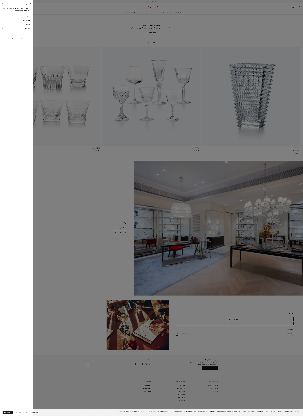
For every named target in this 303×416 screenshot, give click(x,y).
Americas (27, 17)
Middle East (26, 28)
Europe (28, 24)
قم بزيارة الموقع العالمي (16, 38)
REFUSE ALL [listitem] (18, 412)
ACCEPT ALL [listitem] (7, 412)
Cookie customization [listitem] (31, 412)
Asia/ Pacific (26, 20)
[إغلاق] (3, 4)
